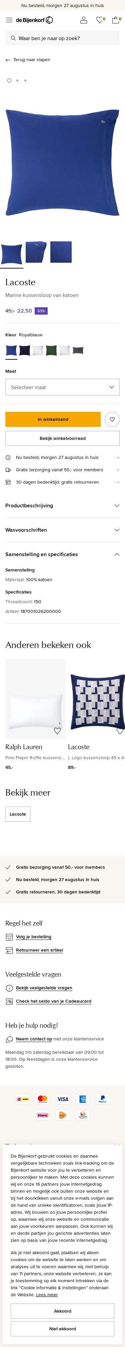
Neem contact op (34, 1038)
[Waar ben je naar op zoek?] (13, 38)
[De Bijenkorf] (34, 20)
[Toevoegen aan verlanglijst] (112, 419)
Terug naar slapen (31, 59)
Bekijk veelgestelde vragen (44, 987)
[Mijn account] (84, 20)
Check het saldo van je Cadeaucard (53, 1001)
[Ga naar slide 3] (25, 80)
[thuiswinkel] (82, 1119)
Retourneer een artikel (39, 950)
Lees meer (47, 1294)
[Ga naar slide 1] (9, 80)
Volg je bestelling (33, 936)
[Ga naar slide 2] (17, 80)
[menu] (9, 20)
